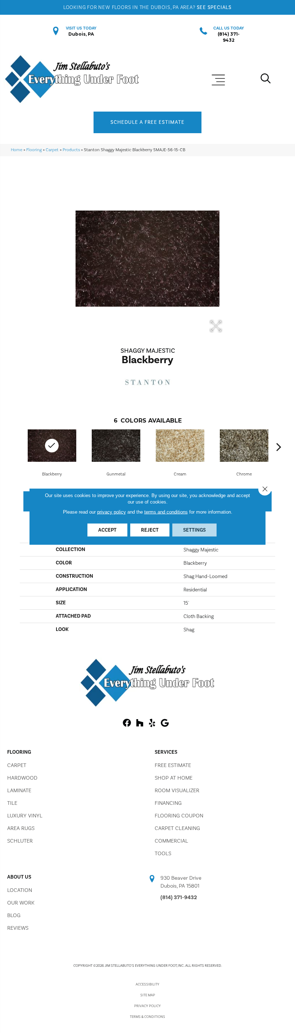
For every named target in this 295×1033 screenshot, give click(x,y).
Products (71, 149)
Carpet (52, 149)
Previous (16, 446)
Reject (150, 530)
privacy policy (111, 512)
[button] (147, 122)
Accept (107, 530)
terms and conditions (166, 512)
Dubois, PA (81, 34)
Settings (194, 530)
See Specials (214, 7)
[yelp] (152, 723)
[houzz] (139, 723)
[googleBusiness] (165, 723)
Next (278, 446)
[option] (116, 452)
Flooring (34, 149)
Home (16, 149)
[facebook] (127, 723)
